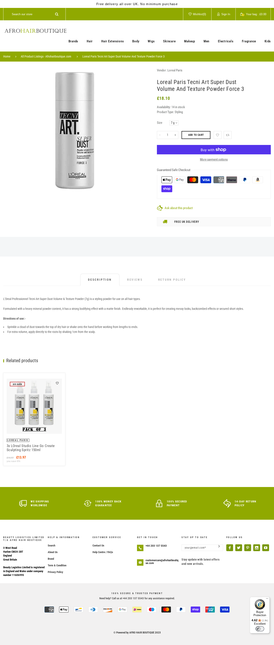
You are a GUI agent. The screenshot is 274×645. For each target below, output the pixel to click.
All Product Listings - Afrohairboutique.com (46, 56)
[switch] (260, 628)
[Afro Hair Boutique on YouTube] (265, 547)
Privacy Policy (55, 572)
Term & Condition (57, 565)
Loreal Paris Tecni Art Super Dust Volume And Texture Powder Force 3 (123, 56)
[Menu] (267, 599)
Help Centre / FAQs (102, 552)
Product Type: (165, 112)
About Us (53, 552)
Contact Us (98, 545)
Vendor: (162, 70)
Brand (51, 558)
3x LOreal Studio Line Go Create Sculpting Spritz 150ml (31, 448)
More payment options (214, 159)
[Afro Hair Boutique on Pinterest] (247, 547)
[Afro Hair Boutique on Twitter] (238, 547)
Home (6, 56)
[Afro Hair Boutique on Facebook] (229, 547)
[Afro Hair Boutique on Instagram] (256, 547)
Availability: (164, 107)
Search (51, 545)
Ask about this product (179, 208)
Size (159, 123)
